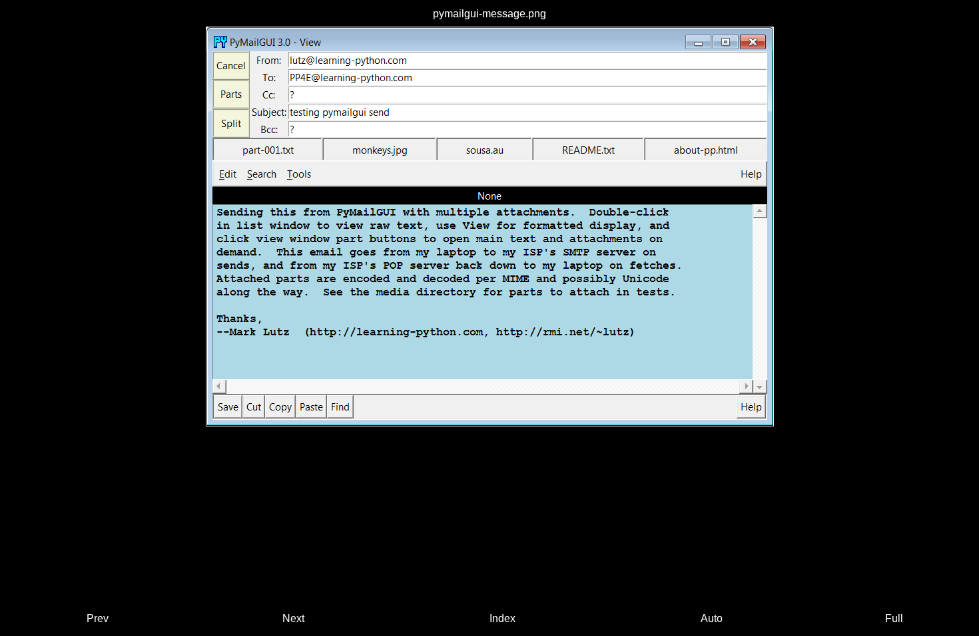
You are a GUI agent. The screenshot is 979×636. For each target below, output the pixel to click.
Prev (98, 618)
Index (502, 618)
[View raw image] (490, 226)
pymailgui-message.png (489, 13)
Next (293, 618)
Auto (712, 618)
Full (894, 618)
